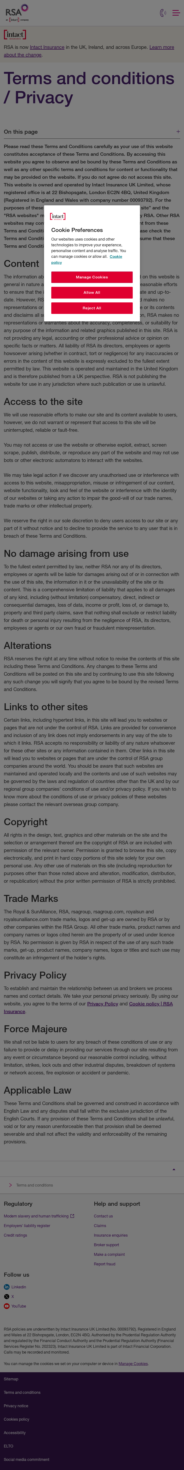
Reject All (92, 308)
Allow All (92, 292)
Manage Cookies (92, 277)
